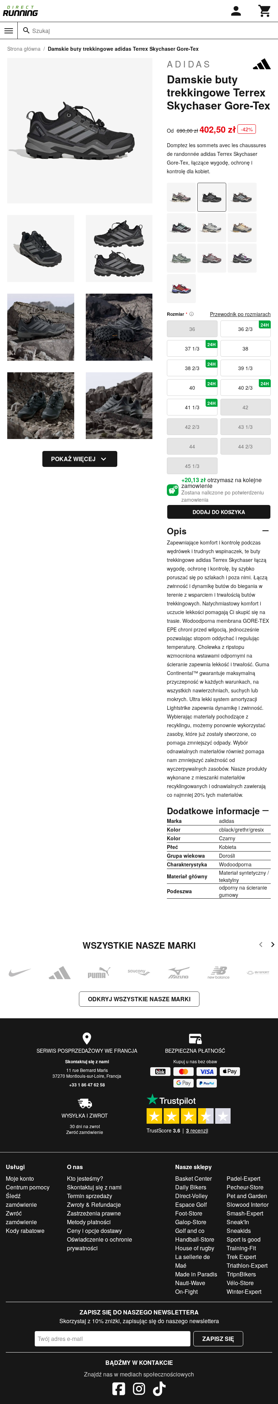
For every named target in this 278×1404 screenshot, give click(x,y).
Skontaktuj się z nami (87, 1061)
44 (192, 446)
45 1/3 (192, 465)
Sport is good (244, 1239)
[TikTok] (159, 1390)
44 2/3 (245, 446)
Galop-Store (190, 1222)
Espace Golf (191, 1204)
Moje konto (20, 1178)
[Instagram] (139, 1390)
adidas (189, 64)
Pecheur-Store (245, 1187)
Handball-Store (194, 1239)
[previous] (261, 945)
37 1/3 (200, 346)
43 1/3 (245, 426)
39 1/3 (245, 368)
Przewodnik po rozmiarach (240, 314)
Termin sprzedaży (89, 1196)
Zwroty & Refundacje (94, 1204)
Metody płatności (89, 1222)
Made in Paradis (196, 1274)
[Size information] (191, 313)
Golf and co (190, 1230)
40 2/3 (253, 385)
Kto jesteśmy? (85, 1178)
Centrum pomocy (28, 1187)
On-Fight (186, 1291)
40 (202, 385)
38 (245, 348)
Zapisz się (218, 1338)
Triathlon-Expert (247, 1265)
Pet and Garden (247, 1196)
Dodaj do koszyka (219, 511)
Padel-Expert (243, 1178)
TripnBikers (241, 1274)
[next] (273, 945)
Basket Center (193, 1178)
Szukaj (41, 30)
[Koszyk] (265, 11)
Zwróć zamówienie (84, 1132)
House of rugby (194, 1248)
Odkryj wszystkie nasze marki (139, 999)
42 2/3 (192, 426)
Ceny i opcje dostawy (94, 1230)
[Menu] (8, 31)
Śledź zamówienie (21, 1200)
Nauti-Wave (190, 1283)
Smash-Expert (245, 1213)
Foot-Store (188, 1213)
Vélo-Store (240, 1283)
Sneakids (239, 1230)
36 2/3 (253, 327)
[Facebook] (118, 1390)
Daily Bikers (190, 1187)
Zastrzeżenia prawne (94, 1213)
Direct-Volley (191, 1196)
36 (192, 328)
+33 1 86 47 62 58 (87, 1084)
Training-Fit (241, 1248)
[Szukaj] (26, 30)
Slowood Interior (248, 1204)
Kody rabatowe (25, 1230)
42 (245, 407)
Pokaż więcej (73, 459)
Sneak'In (238, 1222)
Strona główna (24, 48)
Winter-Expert (244, 1291)
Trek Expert (241, 1256)
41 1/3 (200, 405)
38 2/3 (200, 366)
